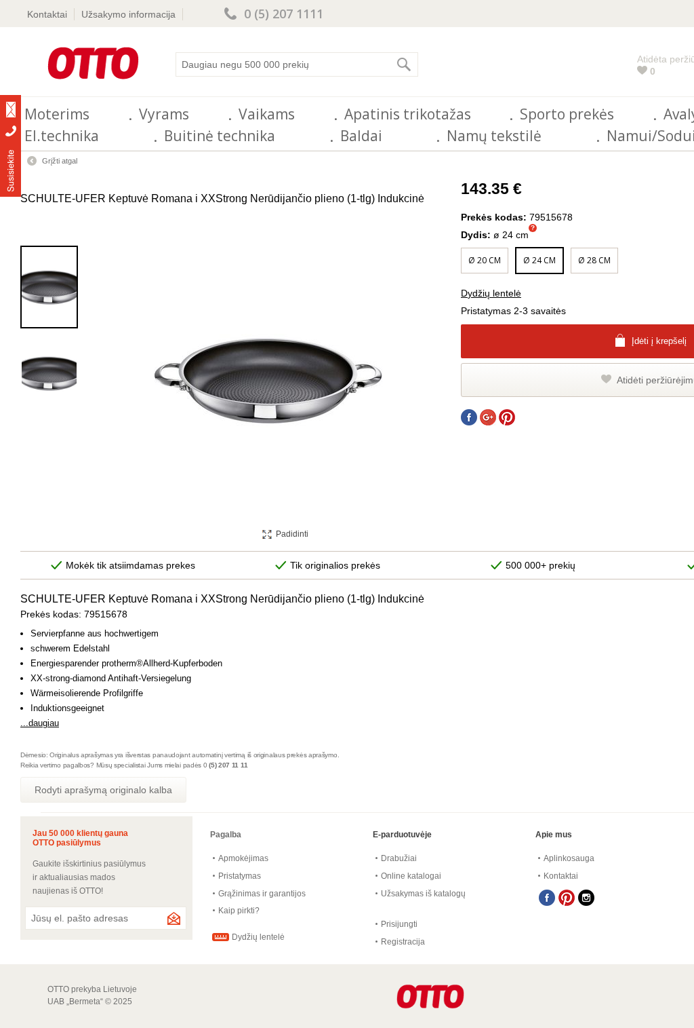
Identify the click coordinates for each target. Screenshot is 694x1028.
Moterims (56, 113)
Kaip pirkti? (239, 910)
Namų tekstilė (494, 135)
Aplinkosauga (569, 858)
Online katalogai (411, 876)
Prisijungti (399, 924)
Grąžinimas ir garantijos (262, 893)
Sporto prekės (567, 113)
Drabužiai (399, 858)
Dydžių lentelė (491, 293)
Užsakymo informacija (128, 14)
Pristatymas (239, 876)
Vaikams (267, 113)
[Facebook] (547, 898)
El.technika (61, 135)
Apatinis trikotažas (407, 113)
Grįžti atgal (59, 161)
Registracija (403, 942)
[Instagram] (586, 898)
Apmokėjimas (243, 858)
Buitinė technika (219, 135)
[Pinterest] (566, 898)
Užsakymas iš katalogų (423, 893)
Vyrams (164, 113)
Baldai (361, 135)
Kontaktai (47, 14)
